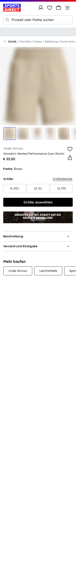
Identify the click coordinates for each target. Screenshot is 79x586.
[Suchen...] (7, 19)
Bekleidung (51, 41)
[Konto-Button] (40, 7)
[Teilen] (69, 157)
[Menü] (67, 7)
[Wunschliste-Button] (49, 7)
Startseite (25, 41)
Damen (38, 41)
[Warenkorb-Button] (58, 7)
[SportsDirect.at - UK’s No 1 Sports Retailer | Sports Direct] (12, 8)
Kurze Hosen (67, 41)
